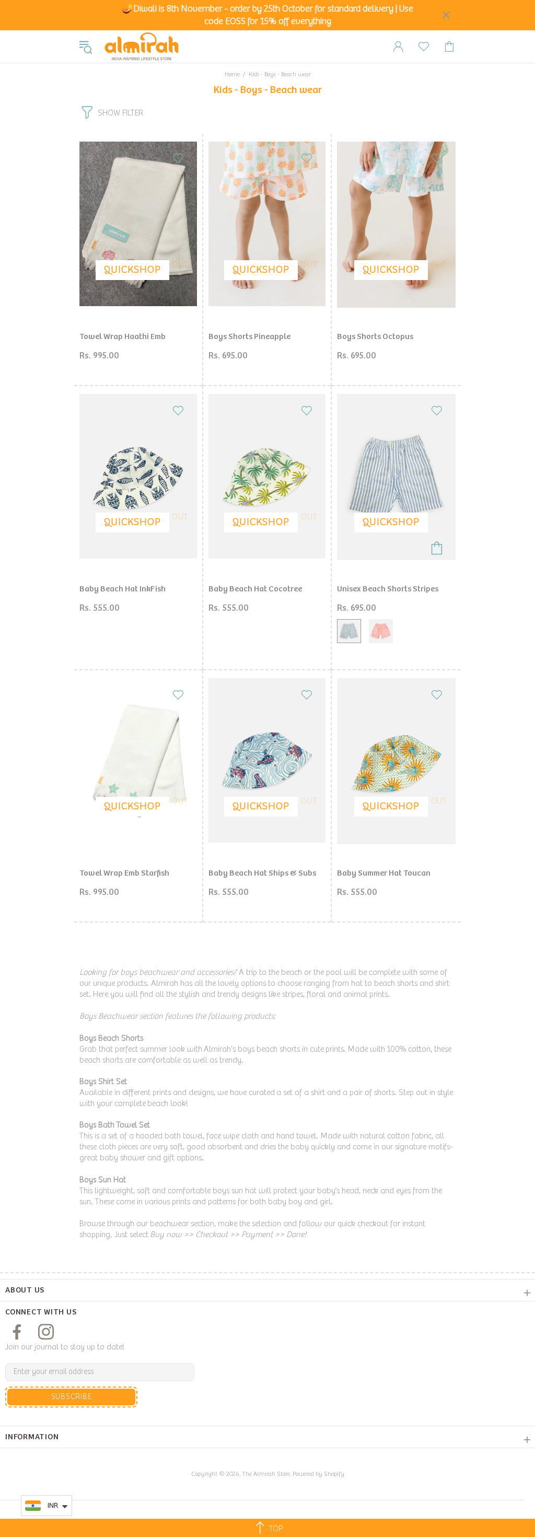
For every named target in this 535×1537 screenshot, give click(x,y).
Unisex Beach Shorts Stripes (387, 589)
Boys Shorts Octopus (375, 336)
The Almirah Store (141, 46)
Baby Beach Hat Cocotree (255, 589)
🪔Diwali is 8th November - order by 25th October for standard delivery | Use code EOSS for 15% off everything (267, 15)
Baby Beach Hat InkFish (122, 589)
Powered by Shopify (318, 1474)
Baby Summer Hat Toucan (384, 873)
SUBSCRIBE (71, 1396)
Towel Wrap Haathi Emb (122, 336)
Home (232, 74)
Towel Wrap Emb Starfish (124, 873)
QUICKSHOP (132, 270)
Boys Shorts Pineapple (249, 336)
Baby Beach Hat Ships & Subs (262, 873)
